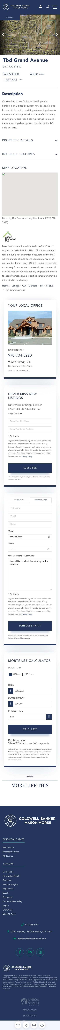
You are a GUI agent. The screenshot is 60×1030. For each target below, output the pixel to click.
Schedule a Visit (41, 500)
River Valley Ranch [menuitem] (11, 876)
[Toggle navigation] (55, 7)
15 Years (29, 674)
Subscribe (30, 468)
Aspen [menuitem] (6, 906)
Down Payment (16, 698)
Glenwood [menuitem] (7, 897)
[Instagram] (40, 952)
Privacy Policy (27, 456)
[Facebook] (20, 952)
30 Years (16, 674)
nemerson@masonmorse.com (32, 939)
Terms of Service (20, 638)
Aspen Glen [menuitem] (8, 889)
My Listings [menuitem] (8, 856)
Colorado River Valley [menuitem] (12, 902)
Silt (41, 286)
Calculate (30, 729)
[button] (4, 35)
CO (24, 286)
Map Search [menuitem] (8, 848)
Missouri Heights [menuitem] (10, 885)
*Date (10, 531)
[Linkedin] (30, 952)
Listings (15, 286)
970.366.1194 (48, 6)
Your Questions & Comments (21, 556)
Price (11, 685)
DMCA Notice (30, 1016)
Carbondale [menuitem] (8, 872)
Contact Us (13, 370)
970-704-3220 (20, 356)
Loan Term (14, 668)
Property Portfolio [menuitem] (11, 852)
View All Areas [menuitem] (9, 914)
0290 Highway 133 (31, 932)
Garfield (33, 286)
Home (5, 286)
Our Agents (25, 370)
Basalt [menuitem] (5, 893)
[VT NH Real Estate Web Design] (30, 1002)
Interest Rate (15, 711)
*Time (11, 544)
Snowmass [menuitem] (7, 910)
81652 (49, 286)
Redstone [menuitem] (7, 880)
